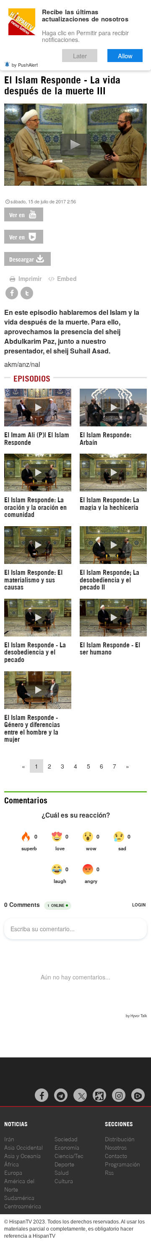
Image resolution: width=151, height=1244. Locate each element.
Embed (66, 278)
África (11, 1163)
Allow (125, 55)
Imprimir (29, 278)
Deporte (64, 1163)
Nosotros (116, 1146)
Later (80, 55)
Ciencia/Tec (69, 1155)
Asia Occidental (23, 1146)
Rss (109, 1172)
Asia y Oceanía (22, 1155)
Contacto (116, 1155)
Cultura (64, 1180)
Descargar (21, 258)
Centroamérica (22, 1205)
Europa (13, 1172)
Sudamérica (19, 1197)
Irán (9, 1138)
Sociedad (66, 1138)
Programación (122, 1163)
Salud (62, 1172)
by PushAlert (25, 64)
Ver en (17, 214)
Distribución (120, 1138)
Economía (67, 1146)
